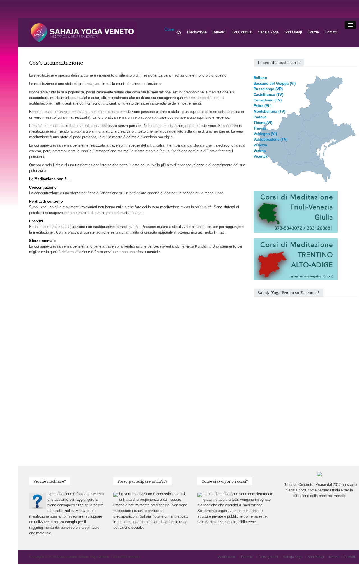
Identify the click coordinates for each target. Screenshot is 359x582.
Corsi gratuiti (242, 32)
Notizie (313, 32)
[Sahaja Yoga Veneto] (83, 32)
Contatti (331, 32)
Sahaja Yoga (268, 32)
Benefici (219, 32)
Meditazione (197, 32)
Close (169, 29)
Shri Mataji (293, 32)
